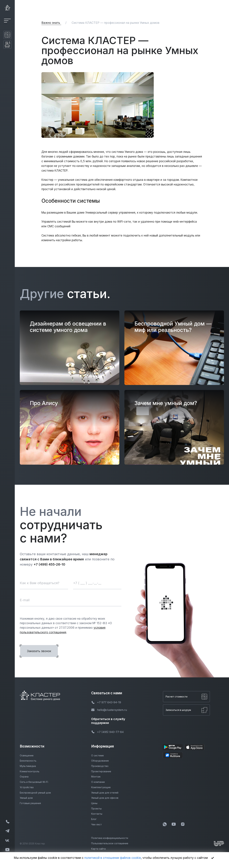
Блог (94, 819)
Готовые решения (30, 803)
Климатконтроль (29, 771)
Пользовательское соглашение (109, 843)
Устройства (27, 787)
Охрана (24, 776)
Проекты (96, 808)
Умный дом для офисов (104, 797)
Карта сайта (98, 848)
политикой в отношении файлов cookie (112, 857)
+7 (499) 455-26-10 (49, 564)
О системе (97, 755)
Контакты (96, 813)
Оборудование (100, 760)
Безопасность (28, 760)
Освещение (27, 755)
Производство (99, 766)
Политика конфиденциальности (109, 838)
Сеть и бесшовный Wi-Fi (34, 781)
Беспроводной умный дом (35, 792)
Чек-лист (96, 824)
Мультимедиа (28, 766)
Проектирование (101, 771)
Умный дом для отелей (104, 792)
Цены (94, 803)
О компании (98, 781)
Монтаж (96, 776)
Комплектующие (101, 787)
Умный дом (26, 797)
